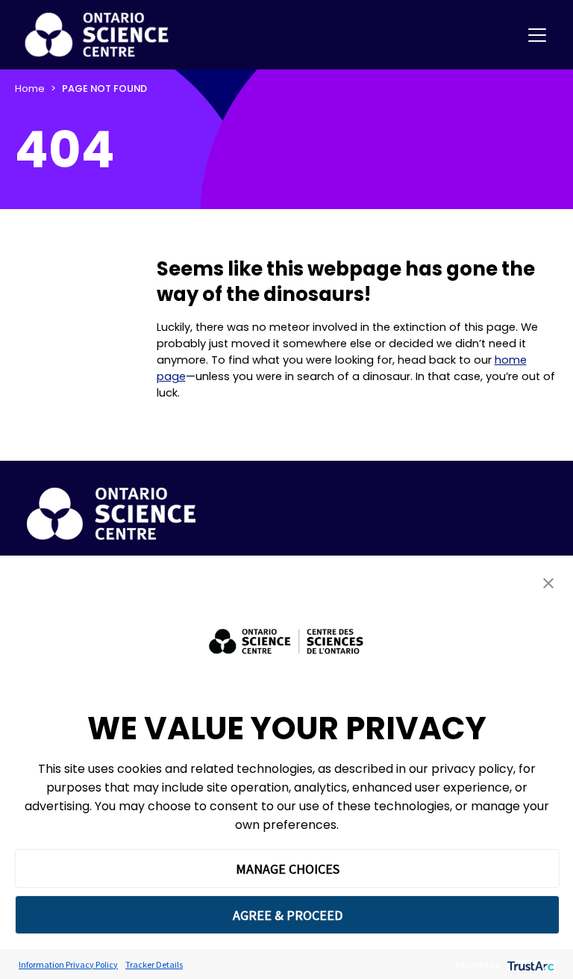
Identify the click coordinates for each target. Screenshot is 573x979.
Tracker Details (154, 964)
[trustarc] (529, 964)
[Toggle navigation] (537, 35)
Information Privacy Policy (68, 964)
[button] (548, 582)
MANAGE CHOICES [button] (287, 868)
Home (30, 88)
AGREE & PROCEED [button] (287, 915)
